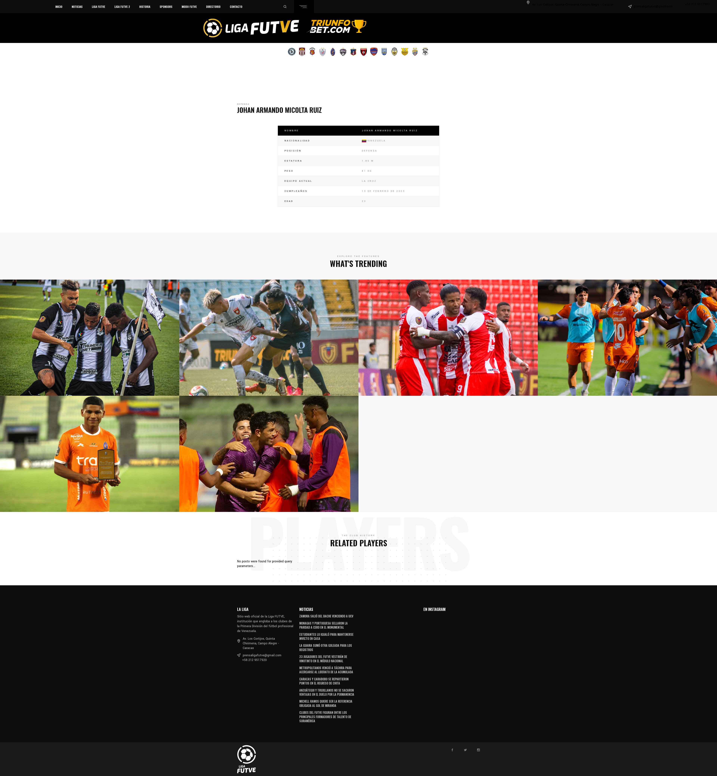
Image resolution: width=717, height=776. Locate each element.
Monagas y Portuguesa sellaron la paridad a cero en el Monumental (323, 625)
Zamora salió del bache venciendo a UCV (326, 616)
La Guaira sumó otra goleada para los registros (325, 647)
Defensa (243, 104)
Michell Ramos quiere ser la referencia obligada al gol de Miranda (325, 703)
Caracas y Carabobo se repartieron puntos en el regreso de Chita (324, 681)
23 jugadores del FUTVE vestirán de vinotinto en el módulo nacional (323, 658)
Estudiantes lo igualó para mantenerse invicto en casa (326, 636)
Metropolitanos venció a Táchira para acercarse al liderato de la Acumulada (326, 670)
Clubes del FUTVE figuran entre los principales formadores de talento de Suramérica (325, 716)
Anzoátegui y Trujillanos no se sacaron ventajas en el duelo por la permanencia (326, 692)
